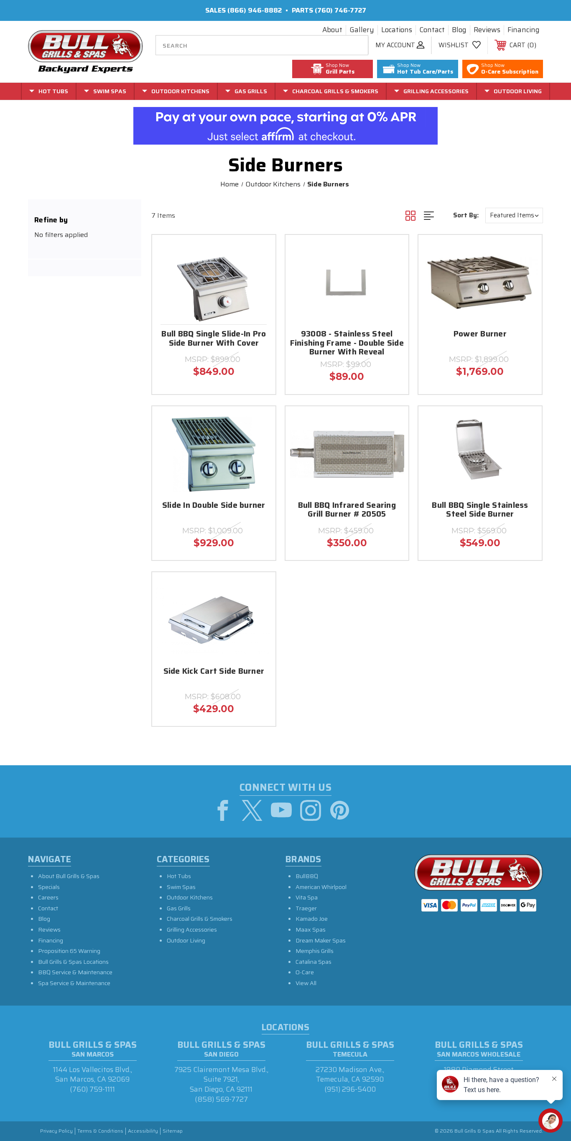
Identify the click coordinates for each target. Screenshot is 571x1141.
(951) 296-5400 (350, 1089)
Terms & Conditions (100, 1131)
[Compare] (258, 294)
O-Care (305, 972)
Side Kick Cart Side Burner (214, 672)
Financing (523, 30)
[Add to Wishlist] (258, 273)
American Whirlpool (321, 886)
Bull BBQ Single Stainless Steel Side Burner (480, 510)
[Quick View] (258, 251)
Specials (49, 886)
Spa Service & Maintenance (74, 983)
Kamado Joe (312, 918)
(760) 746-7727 (340, 10)
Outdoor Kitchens (190, 897)
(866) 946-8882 (254, 10)
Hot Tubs (179, 876)
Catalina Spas (313, 961)
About (332, 30)
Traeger (306, 908)
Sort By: (466, 215)
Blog (459, 30)
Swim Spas (181, 886)
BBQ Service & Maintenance (75, 972)
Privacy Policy (56, 1131)
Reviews (487, 30)
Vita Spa (307, 897)
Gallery (361, 30)
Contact (432, 30)
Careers (48, 897)
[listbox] (514, 215)
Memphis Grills (315, 950)
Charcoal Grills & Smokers (199, 918)
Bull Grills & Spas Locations (73, 961)
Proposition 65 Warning (69, 950)
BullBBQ (307, 876)
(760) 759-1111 (92, 1089)
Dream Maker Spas (321, 940)
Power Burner (480, 334)
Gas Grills (179, 908)
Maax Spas (311, 929)
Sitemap (173, 1131)
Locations (396, 30)
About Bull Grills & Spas (68, 876)
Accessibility (143, 1131)
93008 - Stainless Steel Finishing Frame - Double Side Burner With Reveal (347, 343)
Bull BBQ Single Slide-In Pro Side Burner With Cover (213, 339)
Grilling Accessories (192, 929)
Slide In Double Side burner (213, 506)
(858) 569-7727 (221, 1099)
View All (306, 983)
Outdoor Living (186, 940)
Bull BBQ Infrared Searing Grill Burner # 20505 (347, 510)
